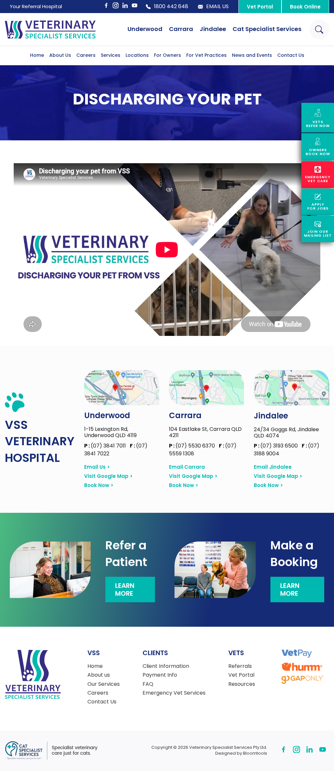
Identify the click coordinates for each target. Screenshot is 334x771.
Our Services (103, 684)
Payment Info (160, 675)
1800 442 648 (171, 6)
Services (110, 55)
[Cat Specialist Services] (51, 750)
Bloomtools (255, 753)
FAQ (148, 684)
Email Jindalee (273, 467)
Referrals (240, 666)
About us (98, 675)
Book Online (305, 6)
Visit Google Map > (108, 476)
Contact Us (290, 55)
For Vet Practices (206, 55)
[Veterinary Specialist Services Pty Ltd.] (50, 29)
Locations (137, 55)
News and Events (252, 55)
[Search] (319, 29)
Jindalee (213, 29)
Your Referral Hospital (36, 6)
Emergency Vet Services (174, 693)
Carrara (181, 29)
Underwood (145, 29)
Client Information (166, 666)
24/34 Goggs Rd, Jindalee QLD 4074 (286, 432)
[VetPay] (296, 654)
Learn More (124, 589)
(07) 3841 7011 (105, 445)
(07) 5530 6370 (192, 445)
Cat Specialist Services (267, 29)
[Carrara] (206, 387)
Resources (241, 684)
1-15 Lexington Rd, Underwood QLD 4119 (110, 432)
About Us (60, 55)
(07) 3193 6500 (276, 445)
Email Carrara (187, 467)
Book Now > (99, 485)
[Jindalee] (291, 387)
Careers (86, 55)
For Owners (167, 55)
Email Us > (97, 467)
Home (37, 55)
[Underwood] (121, 387)
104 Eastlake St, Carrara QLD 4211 (205, 432)
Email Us (217, 6)
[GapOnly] (302, 680)
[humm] (301, 667)
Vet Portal (260, 6)
